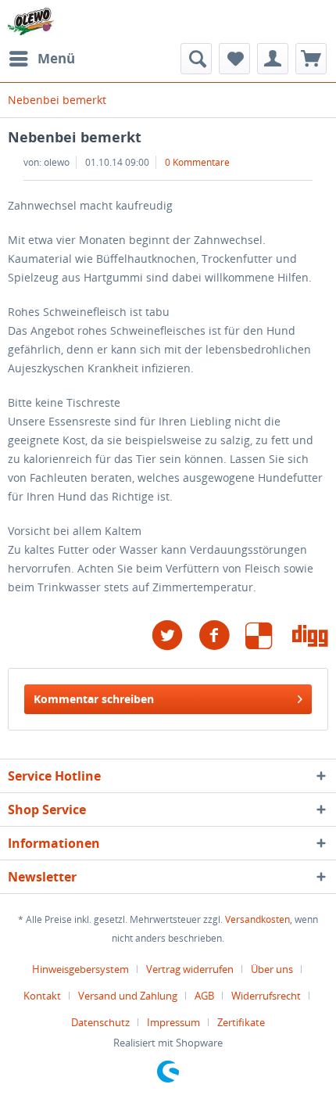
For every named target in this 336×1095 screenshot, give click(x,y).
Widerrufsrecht (266, 996)
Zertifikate (241, 1022)
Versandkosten (257, 919)
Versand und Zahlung (127, 996)
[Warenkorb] (311, 58)
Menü (56, 58)
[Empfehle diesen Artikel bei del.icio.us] (268, 635)
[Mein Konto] (272, 58)
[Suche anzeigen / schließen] (196, 58)
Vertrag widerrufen (190, 969)
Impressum (173, 1022)
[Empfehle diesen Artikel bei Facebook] (221, 635)
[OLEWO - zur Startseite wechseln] (31, 21)
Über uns (272, 969)
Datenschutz (100, 1022)
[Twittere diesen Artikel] (175, 635)
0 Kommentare (197, 162)
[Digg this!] (310, 635)
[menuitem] (41, 58)
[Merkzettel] (234, 58)
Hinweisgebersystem (80, 969)
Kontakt (42, 996)
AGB (204, 996)
